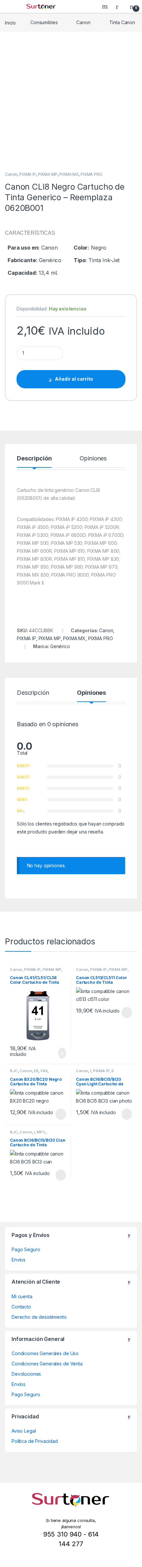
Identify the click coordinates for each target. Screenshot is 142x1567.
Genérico (60, 646)
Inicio (10, 22)
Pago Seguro (26, 1249)
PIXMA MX (69, 174)
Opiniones (93, 458)
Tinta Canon (122, 22)
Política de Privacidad (35, 1441)
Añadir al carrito (74, 379)
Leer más (127, 1012)
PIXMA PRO (91, 174)
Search (105, 6)
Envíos (18, 1259)
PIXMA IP (27, 174)
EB (36, 1070)
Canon (83, 22)
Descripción (34, 458)
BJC (14, 1070)
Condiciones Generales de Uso (45, 1353)
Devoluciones (26, 1374)
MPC (41, 1132)
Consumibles (43, 22)
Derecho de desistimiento (39, 1317)
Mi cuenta (22, 1296)
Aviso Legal (24, 1431)
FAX (44, 1070)
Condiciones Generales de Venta (47, 1363)
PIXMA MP (47, 174)
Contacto (21, 1306)
